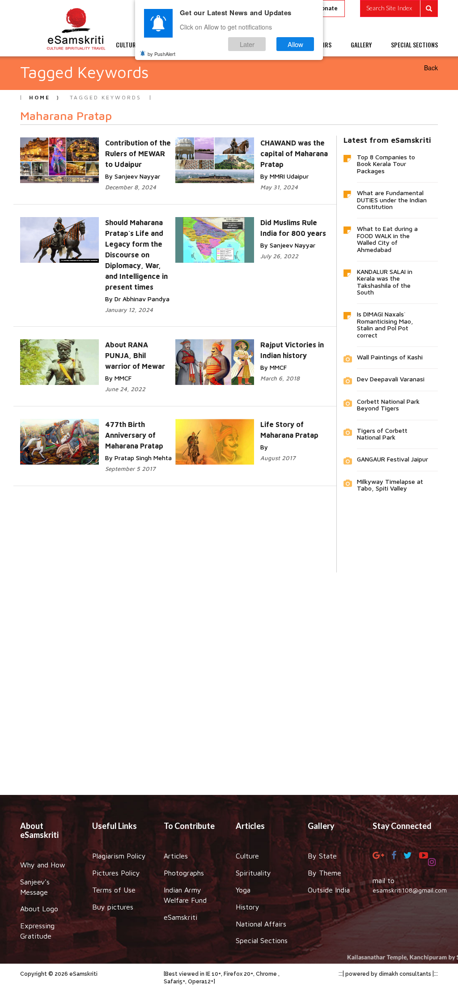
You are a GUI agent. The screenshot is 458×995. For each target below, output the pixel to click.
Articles (176, 856)
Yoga (243, 890)
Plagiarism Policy (119, 856)
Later (247, 44)
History (247, 907)
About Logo (39, 909)
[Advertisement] (229, 676)
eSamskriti (180, 917)
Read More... (109, 152)
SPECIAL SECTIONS (414, 44)
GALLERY (361, 44)
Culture (247, 856)
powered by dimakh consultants (388, 974)
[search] (399, 8)
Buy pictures (112, 907)
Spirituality (253, 873)
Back (431, 67)
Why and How (42, 865)
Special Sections (262, 940)
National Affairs (261, 924)
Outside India (329, 890)
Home (39, 97)
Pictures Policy (116, 873)
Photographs (184, 873)
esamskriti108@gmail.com (410, 890)
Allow (295, 44)
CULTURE (127, 44)
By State (322, 856)
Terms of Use (114, 890)
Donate (327, 8)
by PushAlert (161, 53)
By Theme (324, 873)
